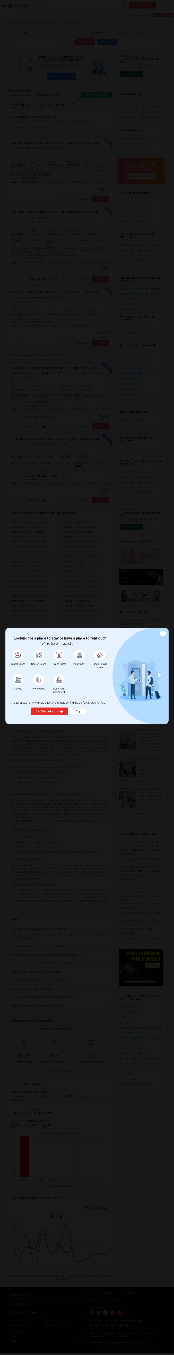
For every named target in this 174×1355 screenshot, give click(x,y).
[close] (163, 633)
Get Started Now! (47, 711)
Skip (78, 711)
